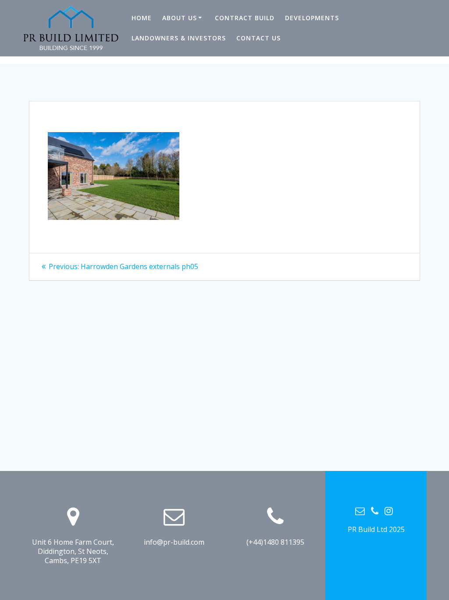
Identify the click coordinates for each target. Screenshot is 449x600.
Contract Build (244, 18)
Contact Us (258, 38)
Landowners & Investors (179, 38)
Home (142, 18)
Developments (312, 18)
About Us (179, 18)
